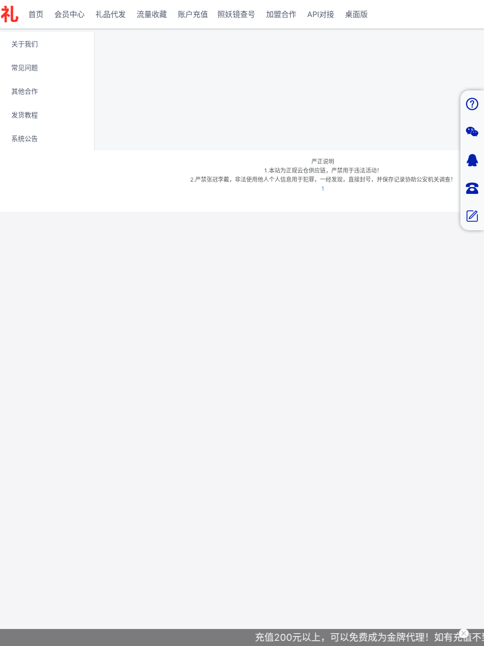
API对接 (320, 14)
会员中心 (69, 14)
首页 (35, 14)
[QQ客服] (472, 161)
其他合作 (24, 91)
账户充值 (193, 14)
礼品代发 (110, 14)
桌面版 (356, 14)
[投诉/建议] (472, 216)
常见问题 (24, 67)
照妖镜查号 (236, 14)
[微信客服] (472, 132)
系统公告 (24, 138)
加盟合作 (281, 14)
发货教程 (24, 115)
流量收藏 (152, 14)
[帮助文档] (472, 104)
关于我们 (24, 44)
